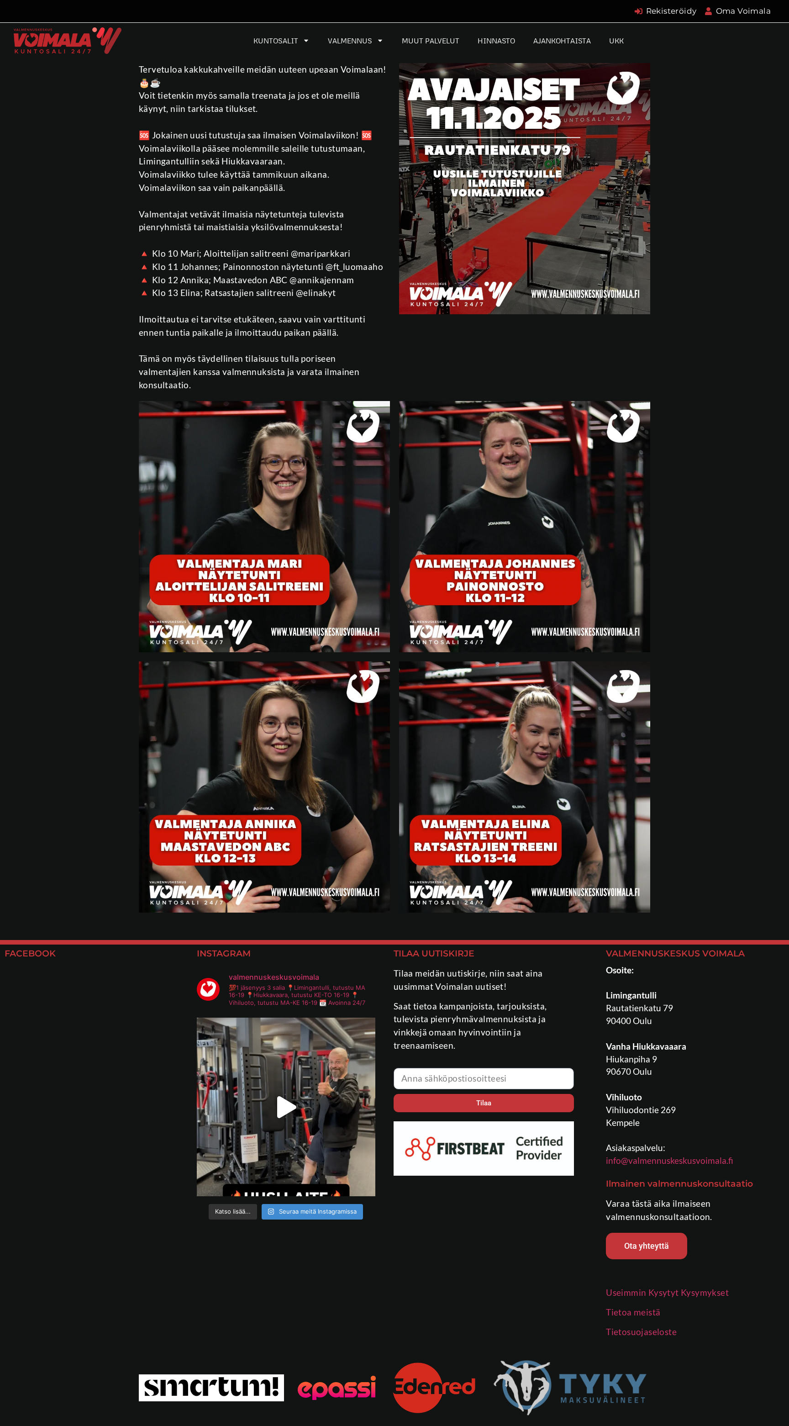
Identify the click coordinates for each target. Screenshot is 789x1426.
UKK (616, 41)
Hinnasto (496, 41)
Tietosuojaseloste (641, 1331)
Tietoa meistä (633, 1312)
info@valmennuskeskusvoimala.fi (669, 1160)
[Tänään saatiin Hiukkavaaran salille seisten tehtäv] (286, 1107)
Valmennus (350, 41)
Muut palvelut (430, 41)
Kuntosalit (275, 41)
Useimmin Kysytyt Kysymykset (667, 1292)
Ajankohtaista (562, 41)
